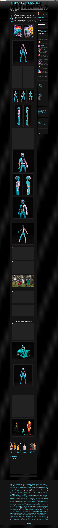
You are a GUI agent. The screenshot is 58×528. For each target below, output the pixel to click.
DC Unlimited (46, 490)
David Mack (21, 490)
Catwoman (46, 488)
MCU (27, 505)
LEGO (35, 502)
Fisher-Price (36, 494)
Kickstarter (47, 501)
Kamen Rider (28, 501)
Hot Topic (17, 498)
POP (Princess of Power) (45, 509)
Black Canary (17, 487)
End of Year (46, 492)
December (40, 85)
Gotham (29, 496)
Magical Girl (47, 503)
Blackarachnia (29, 487)
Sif (12, 513)
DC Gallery (38, 490)
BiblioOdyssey (39, 113)
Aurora (47, 485)
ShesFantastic (40, 13)
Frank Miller (28, 495)
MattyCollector (39, 123)
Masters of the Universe (37, 504)
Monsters (38, 506)
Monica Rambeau (29, 506)
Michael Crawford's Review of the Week (42, 124)
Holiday (12, 498)
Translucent (11, 518)
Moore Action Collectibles (42, 506)
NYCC (17, 508)
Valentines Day (47, 518)
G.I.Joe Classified (45, 495)
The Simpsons (36, 516)
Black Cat (20, 487)
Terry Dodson (29, 516)
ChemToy (35, 489)
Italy (23, 499)
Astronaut (38, 485)
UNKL (44, 518)
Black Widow (26, 487)
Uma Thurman (37, 518)
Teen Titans (19, 516)
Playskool (27, 509)
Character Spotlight (23, 489)
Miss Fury (11, 506)
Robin (23, 511)
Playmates (22, 509)
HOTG (23, 498)
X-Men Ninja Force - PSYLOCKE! (43, 45)
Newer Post (11, 475)
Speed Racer (11, 514)
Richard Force (14, 511)
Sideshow (10, 513)
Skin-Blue (29, 513)
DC (25, 490)
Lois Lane (18, 503)
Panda (45, 508)
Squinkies (37, 514)
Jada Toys (27, 499)
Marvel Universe (19, 504)
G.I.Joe (41, 495)
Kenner (42, 501)
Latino (17, 502)
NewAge (36, 507)
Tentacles (26, 516)
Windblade (38, 519)
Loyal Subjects (26, 503)
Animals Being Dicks (40, 111)
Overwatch (39, 508)
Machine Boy (37, 503)
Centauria (16, 489)
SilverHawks (22, 513)
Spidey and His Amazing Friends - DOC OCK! (43, 49)
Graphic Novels (37, 496)
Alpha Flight (24, 484)
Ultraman (35, 518)
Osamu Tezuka (32, 508)
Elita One (33, 492)
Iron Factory (14, 499)
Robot (27, 511)
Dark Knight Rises (11, 490)
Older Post (35, 475)
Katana (34, 501)
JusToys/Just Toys (14, 501)
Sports (31, 514)
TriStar (20, 518)
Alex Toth (19, 484)
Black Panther (22, 487)
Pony (37, 509)
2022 (39, 84)
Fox (22, 495)
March (39, 93)
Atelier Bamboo (41, 485)
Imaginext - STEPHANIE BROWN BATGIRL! (43, 66)
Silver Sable (20, 513)
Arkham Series (21, 485)
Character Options (19, 489)
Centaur (14, 489)
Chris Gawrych (43, 489)
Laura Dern (20, 502)
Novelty (15, 508)
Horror (14, 498)
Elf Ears (30, 492)
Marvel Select (15, 504)
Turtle (27, 518)
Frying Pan (36, 495)
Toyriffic (39, 133)
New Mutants (30, 507)
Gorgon (24, 496)
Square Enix (34, 514)
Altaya (26, 484)
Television (23, 516)
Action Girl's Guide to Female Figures (42, 110)
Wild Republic (33, 519)
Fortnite (16, 495)
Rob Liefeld (20, 511)
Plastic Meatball (14, 509)
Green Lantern (44, 496)
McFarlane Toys (24, 505)
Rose (44, 511)
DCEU (47, 490)
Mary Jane (23, 504)
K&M (19, 501)
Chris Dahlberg (40, 489)
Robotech (29, 511)
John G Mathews (46, 500)
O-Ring (21, 508)
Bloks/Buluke (42, 487)
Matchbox (45, 504)
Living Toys (13, 503)
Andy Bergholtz (44, 484)
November (40, 86)
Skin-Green (35, 513)
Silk (17, 513)
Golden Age (22, 496)
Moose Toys (45, 506)
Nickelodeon (39, 507)
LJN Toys (15, 503)
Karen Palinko (31, 501)
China (37, 489)
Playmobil (25, 509)
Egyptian (13, 492)
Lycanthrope (29, 503)
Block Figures (38, 487)
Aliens (21, 484)
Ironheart (21, 499)
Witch (42, 519)
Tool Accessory (16, 517)
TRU (23, 518)
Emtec (40, 492)
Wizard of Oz (44, 519)
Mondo (26, 506)
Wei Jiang (25, 519)
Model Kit (16, 506)
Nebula (19, 507)
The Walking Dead (43, 516)
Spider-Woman (23, 514)
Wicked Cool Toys (28, 519)
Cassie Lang (41, 488)
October (40, 87)
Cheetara (33, 489)
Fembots (15, 494)
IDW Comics (46, 498)
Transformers (45, 517)
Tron (21, 518)
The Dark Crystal (32, 516)
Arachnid (10, 485)
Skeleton (27, 513)
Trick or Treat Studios (17, 518)
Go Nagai (18, 496)
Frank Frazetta (25, 495)
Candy (20, 488)
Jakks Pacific (32, 499)
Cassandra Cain (37, 488)
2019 (39, 98)
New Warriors (33, 507)
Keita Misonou (39, 501)
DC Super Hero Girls (42, 490)
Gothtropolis (31, 496)
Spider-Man (20, 514)
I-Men (36, 498)
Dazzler (23, 490)
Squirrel (39, 514)
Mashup (28, 504)
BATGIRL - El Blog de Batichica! (41, 112)
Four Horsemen (19, 495)
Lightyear (42, 502)
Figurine (22, 494)
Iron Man (16, 499)
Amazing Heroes (33, 484)
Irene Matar (11, 499)
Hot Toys (19, 498)
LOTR (23, 503)
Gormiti (27, 496)
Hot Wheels (21, 498)
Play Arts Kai (19, 509)
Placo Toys (11, 509)
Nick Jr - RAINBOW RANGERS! (44, 70)
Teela (16, 516)
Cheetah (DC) (30, 489)
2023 (39, 83)
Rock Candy (35, 511)
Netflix (25, 507)
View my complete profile (41, 17)
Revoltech (10, 511)
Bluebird (44, 487)
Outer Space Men (35, 508)
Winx (40, 519)
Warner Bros (21, 519)
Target (12, 516)
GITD (11, 496)
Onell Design (27, 508)
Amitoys (38, 484)
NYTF (19, 508)
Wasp (23, 519)
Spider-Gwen (16, 514)
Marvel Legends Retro (12, 504)
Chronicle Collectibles (46, 489)
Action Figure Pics (40, 109)
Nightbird (42, 507)
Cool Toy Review (40, 114)
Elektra (22, 492)
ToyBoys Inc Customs (40, 132)
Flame (38, 494)
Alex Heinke (14, 484)
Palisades (43, 508)
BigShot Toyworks (11, 487)
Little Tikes (11, 503)
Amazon (36, 484)
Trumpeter (25, 518)
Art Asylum (26, 485)
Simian (24, 513)
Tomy (11, 517)
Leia (37, 502)
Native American (14, 507)
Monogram (33, 506)
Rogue (38, 511)
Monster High (36, 506)
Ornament (29, 508)
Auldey (45, 485)
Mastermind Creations (32, 504)
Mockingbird (14, 506)
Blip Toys (35, 487)
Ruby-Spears (46, 511)
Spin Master (27, 514)
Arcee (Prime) (15, 485)
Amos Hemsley (41, 484)
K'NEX (17, 501)
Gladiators (14, 496)
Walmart (18, 519)
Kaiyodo (22, 501)
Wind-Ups (35, 519)
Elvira (35, 492)
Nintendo (44, 507)
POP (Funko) (40, 509)
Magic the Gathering (43, 503)
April (39, 92)
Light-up (39, 502)
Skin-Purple (47, 513)
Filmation (27, 494)
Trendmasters (14, 518)
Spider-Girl (13, 514)
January (40, 95)
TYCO (31, 518)
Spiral (29, 514)
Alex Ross (17, 484)
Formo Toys (14, 495)
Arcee (12, 485)
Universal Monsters (41, 518)
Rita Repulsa (17, 511)
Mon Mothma (24, 506)
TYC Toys (29, 518)
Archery (18, 485)
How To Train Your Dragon (27, 498)
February (40, 94)
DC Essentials (35, 490)
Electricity (20, 492)
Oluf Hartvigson (24, 508)
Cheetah (27, 489)
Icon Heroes (42, 498)
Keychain (45, 501)
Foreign (11, 495)
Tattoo (15, 516)
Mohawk (19, 506)
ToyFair (34, 517)
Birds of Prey (14, 487)
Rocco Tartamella (32, 511)
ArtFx (30, 485)
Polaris (36, 509)
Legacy (28, 502)
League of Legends (25, 502)
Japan (41, 499)
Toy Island (23, 517)
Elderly (15, 492)
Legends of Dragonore (32, 502)
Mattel (47, 504)
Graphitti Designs (40, 496)
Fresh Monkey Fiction (32, 495)
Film (24, 494)
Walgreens (15, 519)
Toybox (32, 517)
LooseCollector (21, 503)
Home (23, 475)
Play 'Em (16, 509)
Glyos (16, 496)
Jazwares (10, 500)
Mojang (21, 506)
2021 (39, 96)
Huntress (31, 498)
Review (45, 510)
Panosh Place (47, 508)
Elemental (25, 492)
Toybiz (30, 517)
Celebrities (12, 489)
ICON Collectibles (39, 498)
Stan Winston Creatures (45, 514)
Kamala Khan (25, 501)
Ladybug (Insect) (12, 502)
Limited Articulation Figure (46, 502)
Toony (19, 517)
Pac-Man (41, 508)
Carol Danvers (33, 488)
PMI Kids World (30, 509)
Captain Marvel (27, 488)
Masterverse (42, 504)
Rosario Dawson (41, 511)
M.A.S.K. (35, 503)
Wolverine (47, 519)
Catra (43, 488)
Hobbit (10, 498)
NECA (21, 507)
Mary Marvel (26, 504)
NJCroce (47, 507)
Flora (47, 494)
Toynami (37, 517)
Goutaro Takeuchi (34, 496)
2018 (39, 99)
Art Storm (28, 485)
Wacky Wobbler (12, 519)
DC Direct (32, 490)
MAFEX (39, 503)
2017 (39, 100)
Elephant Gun (28, 492)
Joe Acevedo (39, 121)
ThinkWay (47, 516)
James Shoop (39, 499)
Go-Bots (20, 496)
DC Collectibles (28, 490)
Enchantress (43, 492)
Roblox (25, 511)
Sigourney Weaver (15, 513)
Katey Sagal (36, 501)
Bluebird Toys (47, 487)
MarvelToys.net (40, 122)
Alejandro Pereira (11, 484)
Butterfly (18, 488)
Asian (35, 485)
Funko (38, 495)
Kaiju (20, 501)
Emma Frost (38, 492)
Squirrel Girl (41, 514)
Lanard (15, 502)
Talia (11, 516)
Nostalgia (13, 508)
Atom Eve (43, 485)
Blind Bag (33, 487)
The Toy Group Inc (40, 516)
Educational (10, 492)
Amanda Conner (29, 484)
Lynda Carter (33, 503)
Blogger (30, 523)
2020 (39, 97)
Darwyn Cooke (15, 490)
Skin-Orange (41, 513)
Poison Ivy (33, 509)
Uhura (33, 518)
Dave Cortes (18, 490)
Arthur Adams (33, 485)
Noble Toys (11, 508)
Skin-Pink (45, 513)
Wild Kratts (31, 519)
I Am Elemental (34, 498)
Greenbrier (47, 496)
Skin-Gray (32, 513)
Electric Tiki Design (17, 492)
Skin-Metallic (38, 513)
